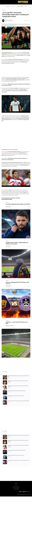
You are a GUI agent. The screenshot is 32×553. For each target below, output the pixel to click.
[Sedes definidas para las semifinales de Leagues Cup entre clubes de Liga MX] (5, 377)
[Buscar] (7, 6)
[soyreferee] (23, 2)
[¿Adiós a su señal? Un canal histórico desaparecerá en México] (5, 392)
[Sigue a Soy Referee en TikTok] (26, 491)
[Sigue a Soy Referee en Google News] (28, 491)
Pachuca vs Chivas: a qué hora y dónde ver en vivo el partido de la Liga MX (18, 400)
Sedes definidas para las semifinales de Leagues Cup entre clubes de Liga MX (18, 376)
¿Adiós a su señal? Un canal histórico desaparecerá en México (16, 390)
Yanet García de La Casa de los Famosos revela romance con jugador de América (18, 386)
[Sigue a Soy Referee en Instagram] (23, 491)
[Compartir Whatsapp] (29, 20)
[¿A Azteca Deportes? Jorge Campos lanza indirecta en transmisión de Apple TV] (5, 382)
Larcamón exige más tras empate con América (18, 204)
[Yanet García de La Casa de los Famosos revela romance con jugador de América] (5, 387)
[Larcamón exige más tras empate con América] (16, 224)
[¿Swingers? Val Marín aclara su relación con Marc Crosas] (5, 397)
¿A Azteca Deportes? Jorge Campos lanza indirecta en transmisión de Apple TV (18, 381)
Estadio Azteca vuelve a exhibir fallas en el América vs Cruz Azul (17, 243)
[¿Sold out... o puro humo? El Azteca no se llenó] (16, 343)
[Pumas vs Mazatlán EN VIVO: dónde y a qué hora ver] (16, 303)
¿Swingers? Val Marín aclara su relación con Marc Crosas (16, 395)
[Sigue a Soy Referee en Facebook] (20, 491)
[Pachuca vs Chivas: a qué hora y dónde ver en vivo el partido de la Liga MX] (5, 402)
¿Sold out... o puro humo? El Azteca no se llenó (17, 322)
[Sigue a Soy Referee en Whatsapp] (19, 491)
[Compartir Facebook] (25, 20)
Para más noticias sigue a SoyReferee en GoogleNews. (11, 197)
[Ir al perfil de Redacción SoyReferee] (3, 20)
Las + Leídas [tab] (4, 371)
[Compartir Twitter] (27, 20)
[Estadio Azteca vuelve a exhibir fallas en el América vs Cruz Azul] (16, 263)
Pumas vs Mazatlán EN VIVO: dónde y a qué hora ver (17, 282)
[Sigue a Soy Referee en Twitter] (22, 491)
